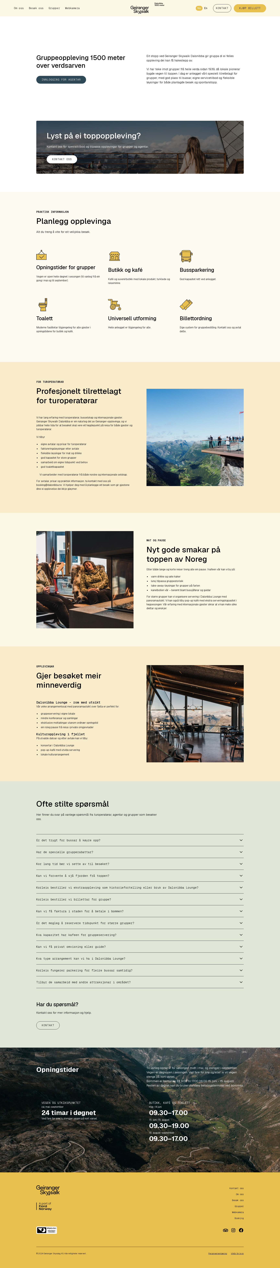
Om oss (19, 8)
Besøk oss (36, 8)
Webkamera (72, 8)
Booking (239, 1218)
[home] (140, 8)
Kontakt (48, 1025)
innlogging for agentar (61, 79)
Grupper (54, 8)
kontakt (222, 8)
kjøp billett (250, 8)
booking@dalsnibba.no (49, 485)
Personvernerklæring (217, 1253)
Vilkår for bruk (237, 1253)
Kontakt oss (62, 159)
